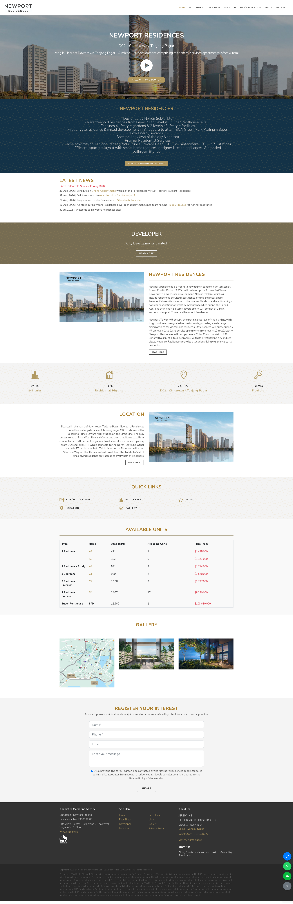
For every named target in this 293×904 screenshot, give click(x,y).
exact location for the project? (117, 195)
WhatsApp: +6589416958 (194, 834)
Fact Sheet (125, 819)
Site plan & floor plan (129, 200)
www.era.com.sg (69, 832)
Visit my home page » (190, 840)
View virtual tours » (146, 79)
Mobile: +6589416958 (191, 829)
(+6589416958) (177, 205)
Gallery (153, 824)
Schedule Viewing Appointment (146, 163)
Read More (146, 253)
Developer (125, 824)
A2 (90, 559)
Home (122, 815)
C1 (90, 574)
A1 (90, 551)
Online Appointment (104, 191)
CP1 (91, 581)
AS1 (91, 566)
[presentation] (230, 661)
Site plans (154, 815)
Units (152, 819)
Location (124, 828)
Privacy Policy (157, 828)
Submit (146, 788)
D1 (90, 592)
